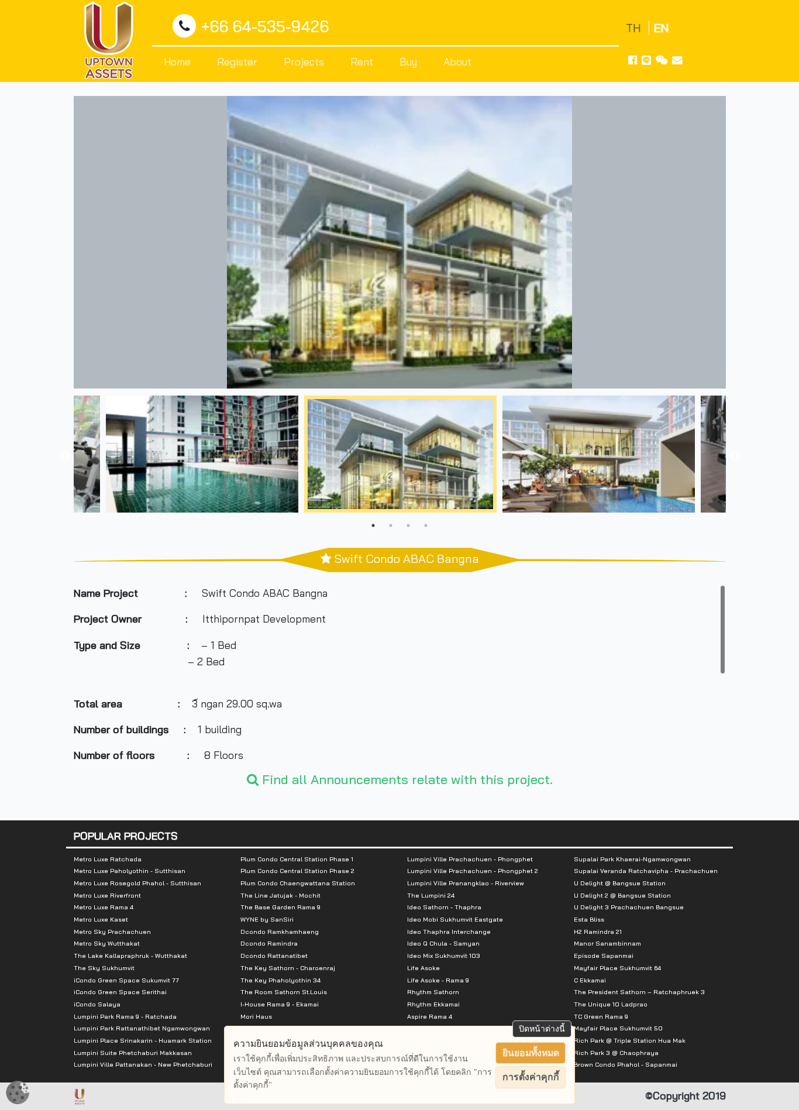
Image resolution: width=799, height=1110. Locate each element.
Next (735, 456)
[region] (400, 672)
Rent (361, 61)
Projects (304, 61)
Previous (65, 456)
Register (237, 61)
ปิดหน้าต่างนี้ (542, 1028)
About (457, 61)
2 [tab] (391, 525)
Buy (408, 61)
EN (661, 27)
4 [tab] (426, 525)
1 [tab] (373, 525)
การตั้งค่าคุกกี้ (530, 1077)
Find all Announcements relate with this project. (406, 779)
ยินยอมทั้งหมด (530, 1053)
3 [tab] (408, 525)
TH (635, 27)
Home (177, 61)
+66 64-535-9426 (265, 26)
